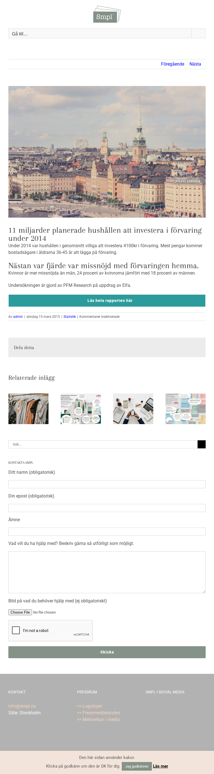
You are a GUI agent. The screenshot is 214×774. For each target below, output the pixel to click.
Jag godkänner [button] (137, 766)
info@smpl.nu (22, 706)
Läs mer (160, 766)
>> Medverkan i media (98, 719)
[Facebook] (147, 706)
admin (18, 317)
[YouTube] (154, 706)
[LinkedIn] (177, 706)
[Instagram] (162, 706)
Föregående (172, 64)
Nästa (195, 64)
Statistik (70, 317)
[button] (12, 409)
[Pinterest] (169, 706)
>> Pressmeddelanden (98, 712)
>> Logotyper (89, 706)
